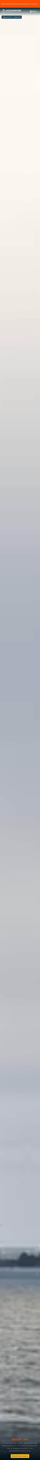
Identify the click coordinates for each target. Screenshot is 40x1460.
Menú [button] (34, 11)
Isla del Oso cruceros (20, 1456)
